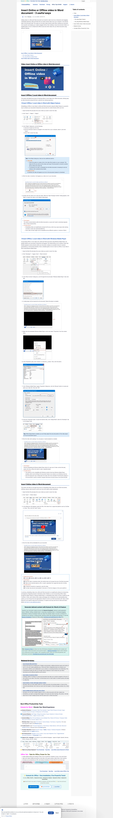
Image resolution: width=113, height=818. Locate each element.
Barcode (64, 725)
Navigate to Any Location (37, 733)
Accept (51, 812)
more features (34, 731)
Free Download (40, 749)
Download (42, 4)
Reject (57, 812)
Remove (37, 723)
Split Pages (33, 714)
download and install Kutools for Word (52, 617)
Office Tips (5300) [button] (56, 4)
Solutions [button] (35, 4)
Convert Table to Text (36, 719)
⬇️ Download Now (33, 786)
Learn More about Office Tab (61, 771)
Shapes (49, 729)
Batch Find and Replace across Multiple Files (40, 718)
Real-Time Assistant (42, 710)
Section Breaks (46, 721)
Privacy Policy (59, 803)
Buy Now (47, 749)
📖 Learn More (56, 786)
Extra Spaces (39, 721)
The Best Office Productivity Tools (81, 28)
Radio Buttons (53, 725)
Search (72, 4)
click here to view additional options (32, 602)
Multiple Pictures (26, 727)
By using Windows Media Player (30, 56)
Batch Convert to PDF (39, 715)
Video (75, 13)
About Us (71, 803)
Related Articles (77, 26)
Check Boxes (46, 725)
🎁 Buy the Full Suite (45, 786)
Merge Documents (41, 714)
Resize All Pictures (55, 718)
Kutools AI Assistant (26, 617)
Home (26, 803)
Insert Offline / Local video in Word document (31, 53)
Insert (41, 727)
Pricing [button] (48, 4)
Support (65, 4)
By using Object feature (28, 55)
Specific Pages (39, 729)
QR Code (59, 725)
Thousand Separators (37, 725)
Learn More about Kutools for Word (60, 749)
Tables (44, 729)
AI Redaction (38, 711)
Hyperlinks (58, 721)
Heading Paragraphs (56, 729)
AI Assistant (34, 710)
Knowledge (37, 803)
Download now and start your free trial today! (43, 654)
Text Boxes (52, 721)
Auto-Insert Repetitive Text (50, 733)
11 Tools (36, 735)
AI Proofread (45, 711)
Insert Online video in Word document (30, 58)
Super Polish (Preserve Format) (54, 710)
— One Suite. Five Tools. (34, 1)
